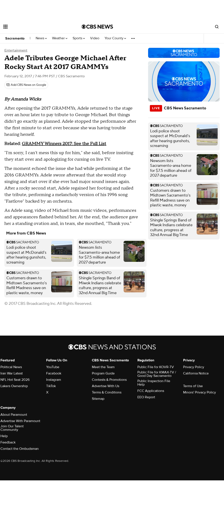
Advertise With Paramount (20, 421)
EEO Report (146, 397)
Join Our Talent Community (12, 427)
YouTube (52, 367)
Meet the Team (103, 367)
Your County (114, 38)
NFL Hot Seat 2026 (15, 379)
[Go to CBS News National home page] (97, 26)
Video (94, 38)
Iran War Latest (11, 373)
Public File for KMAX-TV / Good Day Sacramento (156, 374)
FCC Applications (150, 391)
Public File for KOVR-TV (155, 367)
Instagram (53, 379)
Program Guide (103, 373)
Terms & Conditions (106, 392)
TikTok (51, 386)
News (40, 38)
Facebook (53, 373)
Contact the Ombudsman (19, 448)
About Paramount (13, 414)
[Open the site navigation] (35, 27)
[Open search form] (217, 26)
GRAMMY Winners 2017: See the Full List (64, 144)
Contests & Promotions (109, 379)
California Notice (196, 373)
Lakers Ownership (14, 386)
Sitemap (98, 398)
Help (4, 436)
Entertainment (15, 50)
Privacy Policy (193, 367)
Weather (59, 38)
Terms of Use (193, 386)
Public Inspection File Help (153, 382)
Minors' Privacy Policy (199, 392)
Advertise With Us (105, 386)
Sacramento (14, 38)
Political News (11, 367)
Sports (78, 38)
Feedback (8, 442)
